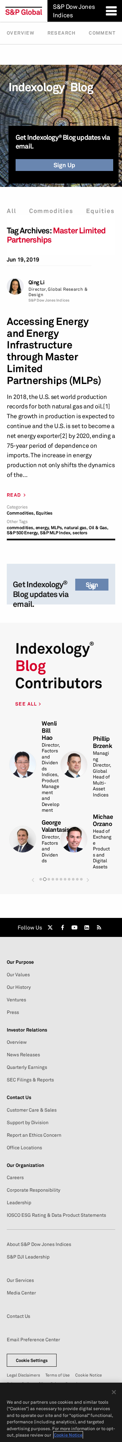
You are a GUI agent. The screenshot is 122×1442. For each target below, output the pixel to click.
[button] (33, 879)
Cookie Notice (88, 1375)
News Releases (23, 1054)
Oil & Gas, (98, 527)
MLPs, (57, 527)
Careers (15, 1177)
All (11, 210)
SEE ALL (27, 704)
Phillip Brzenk (102, 742)
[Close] (113, 1392)
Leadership (19, 1202)
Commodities (51, 210)
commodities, (21, 527)
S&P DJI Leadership (28, 1257)
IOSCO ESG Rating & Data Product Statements (56, 1215)
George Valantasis (55, 826)
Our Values (18, 974)
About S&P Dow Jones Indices (39, 1244)
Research (61, 33)
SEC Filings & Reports (30, 1079)
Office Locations (24, 1147)
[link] (50, 927)
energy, (43, 527)
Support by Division (27, 1122)
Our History (19, 987)
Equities (100, 210)
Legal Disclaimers (23, 1375)
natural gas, (76, 527)
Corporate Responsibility (33, 1190)
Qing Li (36, 282)
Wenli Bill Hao (49, 730)
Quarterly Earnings (27, 1067)
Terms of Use (57, 1375)
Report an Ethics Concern (34, 1135)
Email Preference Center (33, 1339)
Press (13, 1012)
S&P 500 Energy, (23, 532)
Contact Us (18, 1316)
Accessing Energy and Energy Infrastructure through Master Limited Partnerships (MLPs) (54, 350)
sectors (80, 532)
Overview (20, 33)
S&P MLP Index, (56, 532)
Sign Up (64, 165)
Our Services (20, 1280)
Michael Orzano (104, 820)
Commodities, (21, 513)
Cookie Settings (32, 1360)
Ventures (16, 999)
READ (14, 495)
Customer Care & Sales (32, 1110)
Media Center (21, 1292)
